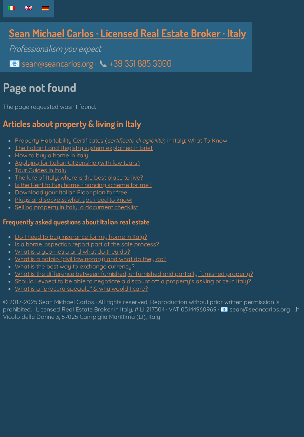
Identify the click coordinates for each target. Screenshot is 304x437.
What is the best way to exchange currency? (75, 266)
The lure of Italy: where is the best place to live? (79, 177)
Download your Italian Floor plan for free (71, 192)
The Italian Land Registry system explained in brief (84, 147)
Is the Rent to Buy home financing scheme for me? (83, 185)
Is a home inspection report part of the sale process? (87, 244)
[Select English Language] (28, 8)
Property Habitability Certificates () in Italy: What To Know (121, 140)
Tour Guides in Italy (40, 170)
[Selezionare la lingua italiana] (11, 8)
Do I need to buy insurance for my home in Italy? (81, 236)
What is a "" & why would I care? (81, 288)
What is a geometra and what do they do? (72, 251)
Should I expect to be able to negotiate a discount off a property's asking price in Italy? (133, 281)
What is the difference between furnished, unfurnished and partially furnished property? (134, 273)
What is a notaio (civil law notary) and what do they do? (90, 259)
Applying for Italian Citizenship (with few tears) (77, 162)
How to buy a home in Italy (51, 155)
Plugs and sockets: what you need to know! (73, 199)
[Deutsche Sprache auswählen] (45, 8)
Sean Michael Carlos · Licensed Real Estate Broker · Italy (127, 33)
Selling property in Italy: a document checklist (76, 207)
